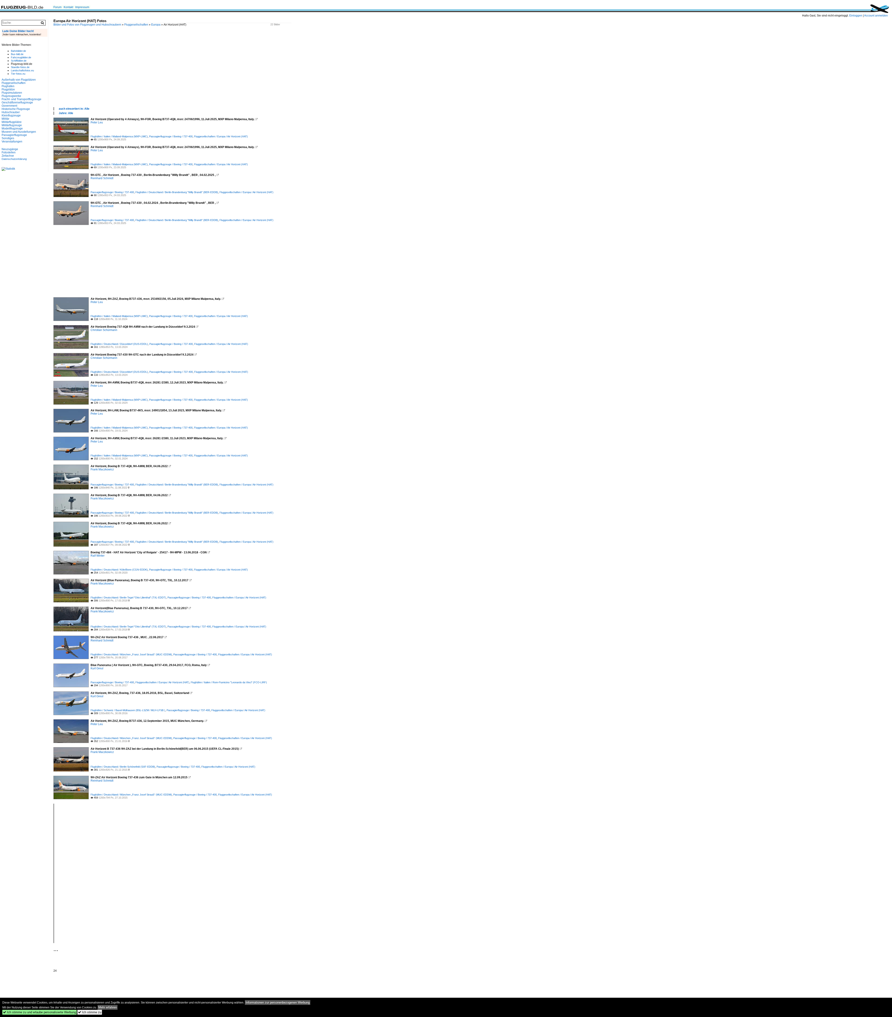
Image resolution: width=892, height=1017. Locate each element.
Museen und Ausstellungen (19, 131)
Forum (57, 7)
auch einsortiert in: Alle (74, 108)
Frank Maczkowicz (102, 469)
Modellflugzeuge (12, 128)
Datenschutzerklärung (14, 159)
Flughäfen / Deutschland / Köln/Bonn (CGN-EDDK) (119, 569)
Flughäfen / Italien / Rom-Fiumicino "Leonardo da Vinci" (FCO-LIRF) (229, 682)
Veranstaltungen (12, 141)
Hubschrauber (11, 112)
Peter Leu (97, 122)
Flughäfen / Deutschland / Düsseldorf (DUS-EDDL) (119, 344)
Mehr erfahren (107, 1007)
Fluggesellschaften (136, 24)
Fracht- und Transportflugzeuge (21, 99)
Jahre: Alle (66, 113)
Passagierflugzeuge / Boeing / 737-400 (171, 136)
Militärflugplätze (12, 122)
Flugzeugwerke (11, 96)
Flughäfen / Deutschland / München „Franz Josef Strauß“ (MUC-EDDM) (131, 654)
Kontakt (68, 7)
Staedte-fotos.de (20, 67)
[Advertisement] (192, 71)
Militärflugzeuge (12, 125)
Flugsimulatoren (12, 92)
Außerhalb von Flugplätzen (19, 79)
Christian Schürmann (104, 330)
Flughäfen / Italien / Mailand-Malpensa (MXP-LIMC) (119, 136)
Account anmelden (876, 15)
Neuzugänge (10, 149)
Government (9, 105)
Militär (5, 118)
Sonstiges (8, 138)
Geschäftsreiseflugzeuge (17, 102)
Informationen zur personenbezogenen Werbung (278, 1002)
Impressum (82, 7)
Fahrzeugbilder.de (21, 57)
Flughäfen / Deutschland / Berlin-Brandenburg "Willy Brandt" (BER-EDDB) (176, 192)
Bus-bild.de (17, 54)
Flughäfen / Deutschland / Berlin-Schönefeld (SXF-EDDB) (123, 766)
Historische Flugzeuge (16, 109)
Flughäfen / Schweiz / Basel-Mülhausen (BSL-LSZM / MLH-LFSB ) (128, 710)
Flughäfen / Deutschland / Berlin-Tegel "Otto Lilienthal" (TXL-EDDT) (128, 597)
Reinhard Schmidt (102, 178)
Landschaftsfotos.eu (22, 70)
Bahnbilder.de (18, 51)
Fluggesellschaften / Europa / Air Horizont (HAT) (221, 136)
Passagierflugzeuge (14, 135)
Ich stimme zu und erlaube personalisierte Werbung (39, 1012)
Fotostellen (9, 152)
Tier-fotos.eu (18, 73)
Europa (156, 24)
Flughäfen (8, 86)
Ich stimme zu (89, 1012)
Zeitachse (8, 155)
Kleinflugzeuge (11, 115)
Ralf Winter (98, 555)
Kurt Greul (97, 668)
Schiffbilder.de (18, 60)
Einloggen (855, 15)
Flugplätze (8, 89)
